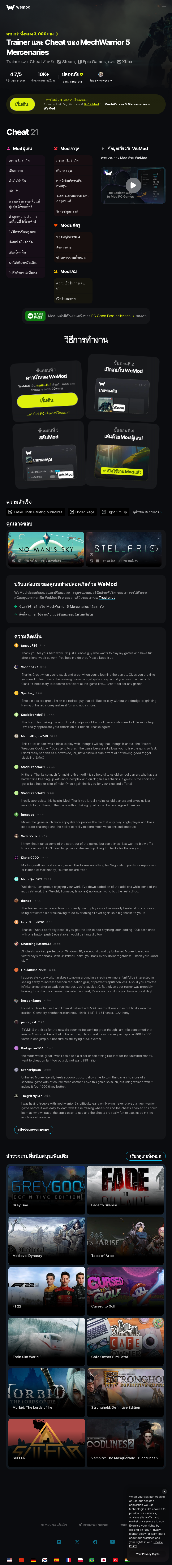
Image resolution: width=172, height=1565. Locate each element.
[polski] (80, 1560)
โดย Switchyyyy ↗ (101, 80)
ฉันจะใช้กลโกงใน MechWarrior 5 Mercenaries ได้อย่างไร (62, 606)
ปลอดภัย (70, 74)
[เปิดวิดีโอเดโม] (133, 185)
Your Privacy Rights (147, 1554)
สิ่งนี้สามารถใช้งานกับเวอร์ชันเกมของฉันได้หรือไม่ (56, 614)
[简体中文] (21, 1560)
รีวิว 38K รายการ (15, 80)
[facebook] (95, 1542)
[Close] (164, 1491)
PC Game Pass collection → (113, 316)
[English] (9, 1560)
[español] (56, 1560)
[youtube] (112, 1542)
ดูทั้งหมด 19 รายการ (146, 512)
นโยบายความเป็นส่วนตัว (93, 1525)
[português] (91, 1560)
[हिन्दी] (127, 1560)
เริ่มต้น (21, 104)
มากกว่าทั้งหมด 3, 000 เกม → (32, 33)
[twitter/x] (77, 1542)
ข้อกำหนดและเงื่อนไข (54, 1525)
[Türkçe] (115, 1560)
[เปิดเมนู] (164, 7)
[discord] (59, 1542)
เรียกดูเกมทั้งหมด (145, 1156)
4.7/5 (16, 74)
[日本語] (103, 1560)
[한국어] (44, 1560)
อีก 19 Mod (91, 104)
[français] (68, 1560)
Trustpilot (107, 597)
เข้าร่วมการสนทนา (33, 1130)
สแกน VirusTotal (72, 81)
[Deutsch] (33, 1560)
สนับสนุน (125, 1525)
